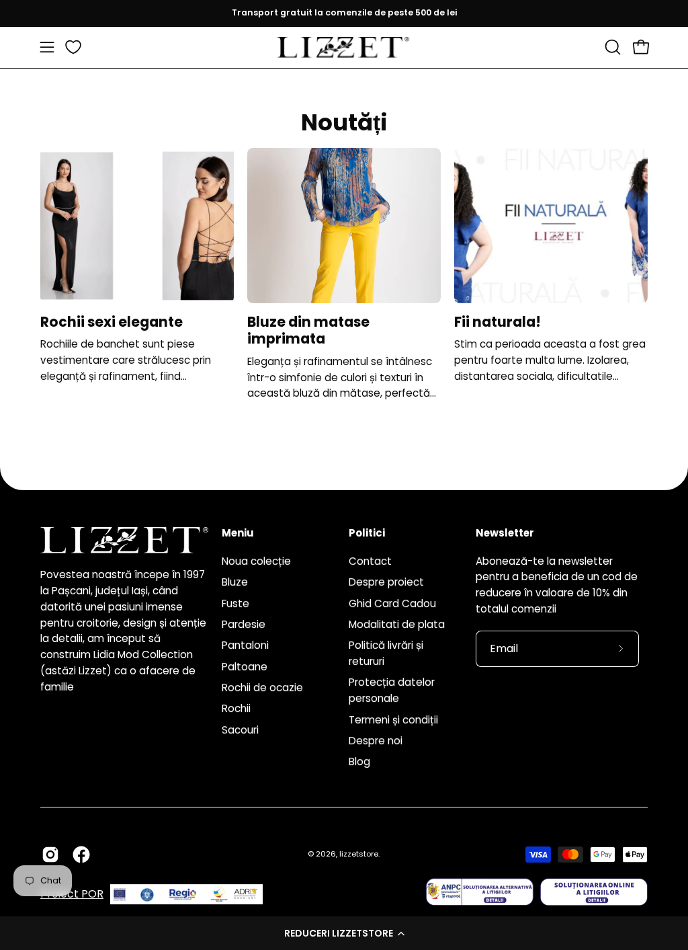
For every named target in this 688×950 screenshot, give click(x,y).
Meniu (238, 533)
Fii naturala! (497, 322)
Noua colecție (256, 561)
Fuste (235, 603)
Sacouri (240, 730)
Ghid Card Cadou (392, 603)
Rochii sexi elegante (111, 322)
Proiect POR (71, 894)
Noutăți (344, 122)
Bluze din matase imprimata (308, 331)
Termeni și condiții (393, 719)
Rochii (236, 708)
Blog (359, 761)
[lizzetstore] (344, 47)
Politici (367, 533)
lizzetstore (358, 853)
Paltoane (244, 666)
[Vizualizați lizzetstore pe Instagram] (50, 854)
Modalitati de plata (397, 624)
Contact (370, 561)
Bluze (235, 582)
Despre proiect (386, 582)
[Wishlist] (73, 47)
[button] (344, 933)
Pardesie (243, 624)
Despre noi (375, 741)
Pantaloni (245, 645)
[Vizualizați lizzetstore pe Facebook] (81, 854)
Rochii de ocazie (262, 687)
